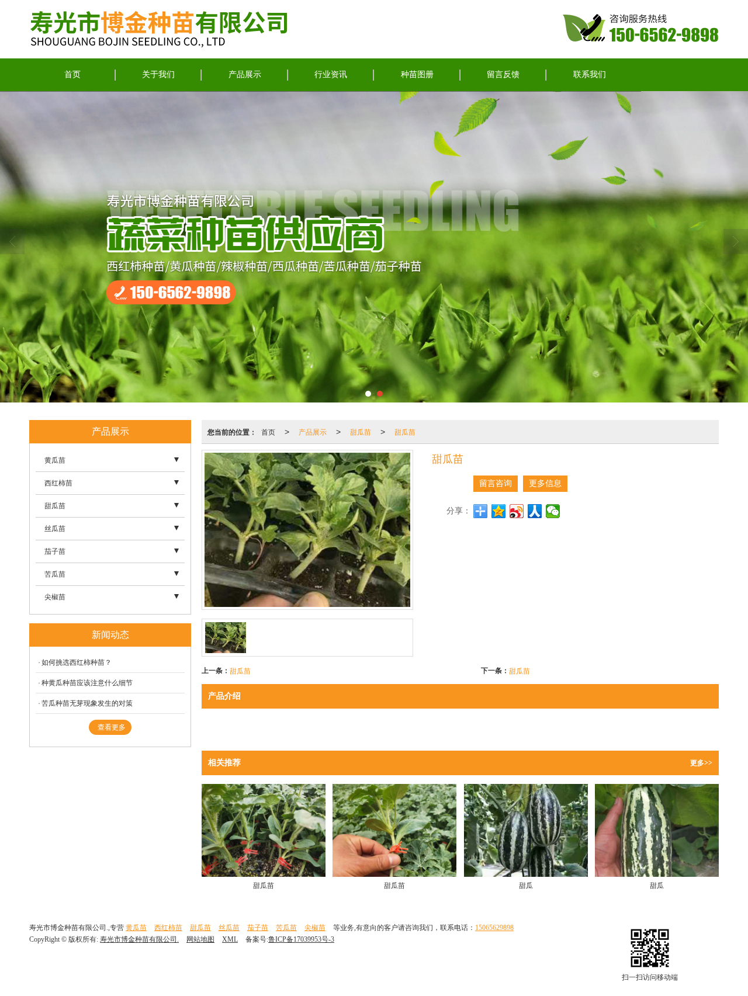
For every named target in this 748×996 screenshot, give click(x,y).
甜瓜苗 (360, 431)
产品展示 (244, 74)
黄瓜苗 (54, 460)
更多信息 (545, 483)
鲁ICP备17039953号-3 (301, 939)
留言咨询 (495, 483)
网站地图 (200, 939)
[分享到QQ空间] (498, 511)
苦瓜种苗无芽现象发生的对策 (87, 703)
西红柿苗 (58, 483)
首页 (72, 74)
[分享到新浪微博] (517, 511)
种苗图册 (417, 74)
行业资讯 (330, 74)
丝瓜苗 (54, 529)
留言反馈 (503, 74)
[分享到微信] (553, 511)
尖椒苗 (54, 597)
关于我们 (158, 74)
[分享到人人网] (535, 511)
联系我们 (589, 74)
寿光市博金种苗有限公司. (139, 939)
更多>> (701, 763)
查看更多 (112, 727)
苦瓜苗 (54, 574)
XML (230, 939)
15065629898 (494, 928)
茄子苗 (54, 551)
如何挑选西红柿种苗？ (76, 662)
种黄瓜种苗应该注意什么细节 (87, 683)
